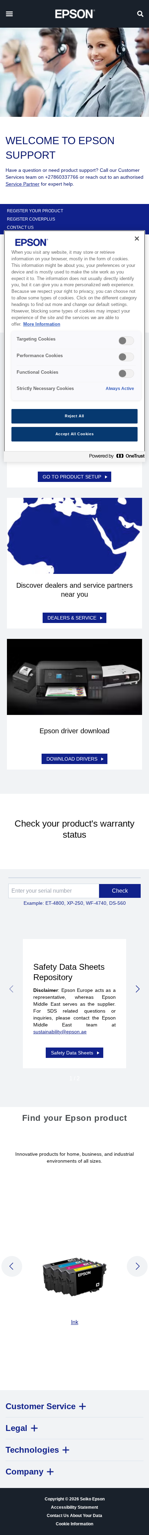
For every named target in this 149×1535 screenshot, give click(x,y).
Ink (74, 1322)
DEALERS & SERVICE (71, 618)
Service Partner (23, 184)
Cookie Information (74, 1524)
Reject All (74, 416)
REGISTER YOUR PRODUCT (35, 210)
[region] (75, 346)
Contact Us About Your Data (74, 1515)
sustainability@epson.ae (60, 1031)
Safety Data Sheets (72, 1052)
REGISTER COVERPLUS (31, 219)
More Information (41, 324)
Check (120, 891)
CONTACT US (20, 227)
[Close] (136, 238)
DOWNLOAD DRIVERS (71, 759)
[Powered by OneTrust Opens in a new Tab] (115, 457)
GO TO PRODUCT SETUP (72, 477)
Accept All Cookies (74, 434)
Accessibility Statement (74, 1507)
